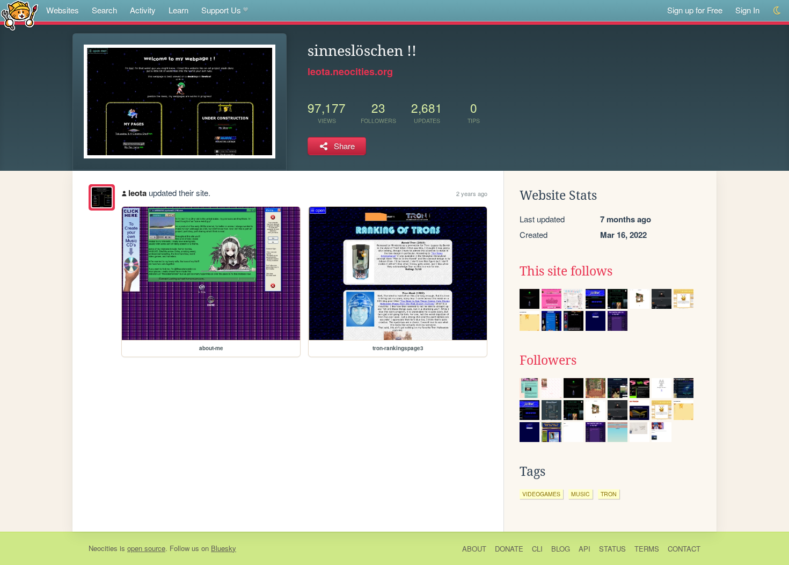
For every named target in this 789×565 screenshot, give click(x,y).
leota (137, 193)
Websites (62, 10)
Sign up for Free (694, 10)
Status (612, 549)
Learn (178, 10)
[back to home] (19, 14)
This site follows (566, 271)
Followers (548, 360)
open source (146, 548)
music (580, 494)
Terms (646, 549)
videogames (541, 494)
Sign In (747, 10)
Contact (684, 549)
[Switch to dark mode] (777, 10)
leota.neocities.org (350, 71)
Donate (509, 549)
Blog (560, 549)
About (474, 549)
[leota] (102, 197)
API (584, 549)
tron (609, 494)
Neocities (103, 548)
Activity (143, 10)
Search (104, 10)
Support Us (221, 10)
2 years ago (471, 193)
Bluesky (223, 548)
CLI (537, 549)
